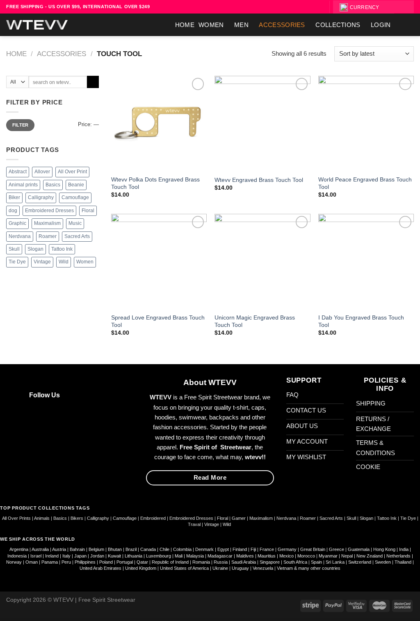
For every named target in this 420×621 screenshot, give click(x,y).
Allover (42, 172)
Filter (20, 124)
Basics (53, 185)
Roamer (48, 236)
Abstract (18, 172)
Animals (42, 518)
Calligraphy (41, 197)
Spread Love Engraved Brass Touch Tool (158, 321)
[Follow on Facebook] (70, 394)
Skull (14, 249)
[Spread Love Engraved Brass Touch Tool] (159, 261)
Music (75, 223)
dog (13, 210)
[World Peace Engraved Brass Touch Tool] (366, 123)
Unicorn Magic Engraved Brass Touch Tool (255, 321)
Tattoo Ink (62, 249)
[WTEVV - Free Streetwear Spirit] (37, 24)
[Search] (404, 6)
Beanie (76, 185)
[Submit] (93, 82)
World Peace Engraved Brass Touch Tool (365, 183)
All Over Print (72, 172)
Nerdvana (20, 236)
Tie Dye (17, 262)
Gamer (239, 518)
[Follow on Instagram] (81, 394)
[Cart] (410, 25)
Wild (63, 262)
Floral (88, 210)
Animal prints (23, 185)
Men (241, 24)
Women (211, 24)
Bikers (77, 518)
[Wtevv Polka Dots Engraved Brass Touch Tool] (159, 123)
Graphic (17, 223)
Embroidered (153, 518)
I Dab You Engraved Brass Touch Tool (361, 321)
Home (184, 24)
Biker (14, 197)
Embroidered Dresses (49, 210)
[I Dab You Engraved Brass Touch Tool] (366, 261)
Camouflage (75, 197)
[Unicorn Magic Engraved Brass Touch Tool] (262, 261)
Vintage (42, 262)
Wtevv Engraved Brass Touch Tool (259, 180)
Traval (194, 524)
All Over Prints (16, 518)
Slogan (35, 249)
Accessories (282, 24)
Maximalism (47, 223)
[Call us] (105, 394)
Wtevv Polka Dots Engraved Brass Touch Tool (155, 183)
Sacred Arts (77, 236)
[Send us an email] (93, 394)
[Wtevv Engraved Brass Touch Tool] (262, 123)
